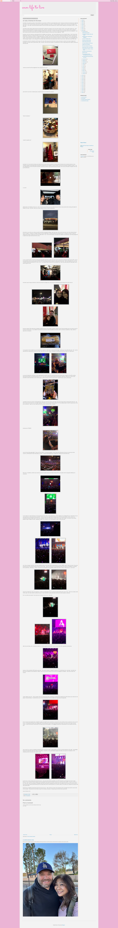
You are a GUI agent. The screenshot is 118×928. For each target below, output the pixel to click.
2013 (83, 82)
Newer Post (25, 834)
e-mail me (82, 156)
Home (51, 834)
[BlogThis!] (33, 794)
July (83, 64)
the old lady (83, 98)
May (83, 67)
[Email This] (32, 794)
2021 (83, 27)
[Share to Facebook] (36, 794)
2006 (83, 92)
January (83, 73)
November (84, 59)
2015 (83, 79)
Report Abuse (83, 142)
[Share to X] (35, 794)
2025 (83, 21)
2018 (83, 75)
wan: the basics (84, 97)
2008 (83, 89)
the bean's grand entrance (85, 99)
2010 (83, 86)
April (83, 69)
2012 (83, 83)
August (83, 63)
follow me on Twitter (92, 151)
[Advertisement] (87, 121)
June (83, 66)
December (84, 31)
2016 (83, 78)
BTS (26, 795)
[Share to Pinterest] (37, 794)
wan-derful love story (84, 100)
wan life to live (33, 7)
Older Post (76, 834)
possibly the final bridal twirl (87, 51)
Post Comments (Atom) (31, 836)
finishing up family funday (86, 40)
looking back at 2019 (85, 32)
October (83, 60)
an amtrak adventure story (28, 839)
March (83, 70)
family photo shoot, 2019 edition (87, 47)
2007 (83, 91)
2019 (83, 30)
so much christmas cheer (86, 38)
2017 (83, 76)
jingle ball (28, 795)
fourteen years (84, 52)
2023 (83, 24)
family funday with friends (86, 41)
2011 (83, 85)
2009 (83, 88)
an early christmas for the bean (87, 43)
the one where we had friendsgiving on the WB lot (87, 54)
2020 (83, 28)
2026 (83, 20)
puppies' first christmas (86, 44)
